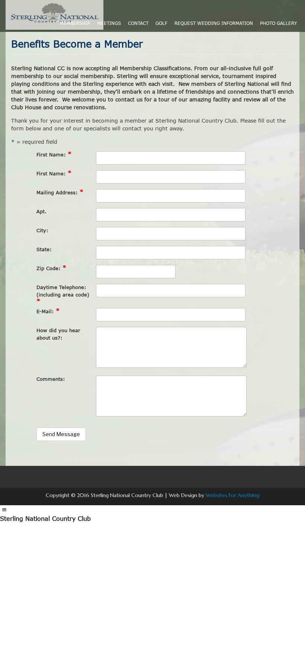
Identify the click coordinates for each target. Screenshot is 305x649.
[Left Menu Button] (4, 509)
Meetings (109, 23)
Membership (75, 23)
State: (44, 249)
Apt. (41, 211)
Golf (161, 23)
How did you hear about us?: (58, 334)
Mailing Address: (59, 192)
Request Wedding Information (213, 23)
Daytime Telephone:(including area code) (62, 294)
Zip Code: (51, 268)
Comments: (50, 379)
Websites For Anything (232, 495)
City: (42, 230)
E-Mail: (48, 311)
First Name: (53, 154)
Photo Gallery (278, 23)
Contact (138, 23)
